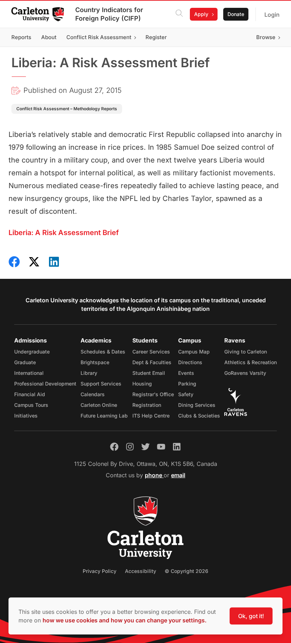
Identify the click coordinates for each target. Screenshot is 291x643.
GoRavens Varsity (245, 373)
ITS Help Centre (151, 416)
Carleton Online (99, 405)
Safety (185, 394)
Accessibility (140, 571)
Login (272, 14)
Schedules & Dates (103, 352)
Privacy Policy (99, 571)
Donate (235, 14)
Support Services (101, 384)
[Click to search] (179, 14)
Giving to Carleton (245, 352)
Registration (146, 405)
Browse (265, 37)
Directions (190, 362)
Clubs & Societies (199, 416)
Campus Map (194, 352)
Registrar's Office (153, 394)
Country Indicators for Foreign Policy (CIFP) (109, 14)
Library (89, 373)
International (29, 373)
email (178, 475)
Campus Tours (31, 405)
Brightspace (95, 362)
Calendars (93, 394)
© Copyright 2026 (186, 571)
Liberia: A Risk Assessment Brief (64, 232)
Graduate (25, 362)
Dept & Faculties (151, 362)
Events (186, 373)
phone (154, 475)
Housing (142, 384)
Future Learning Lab (104, 416)
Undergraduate (32, 352)
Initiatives (26, 416)
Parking (187, 384)
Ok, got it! (251, 616)
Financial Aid (29, 394)
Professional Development (45, 384)
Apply (201, 14)
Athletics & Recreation (250, 362)
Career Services (151, 352)
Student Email (148, 373)
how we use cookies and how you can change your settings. (125, 620)
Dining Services (196, 405)
